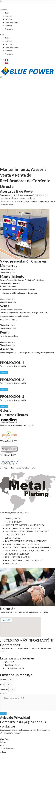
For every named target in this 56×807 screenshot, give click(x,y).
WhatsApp (4, 689)
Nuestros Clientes (12, 22)
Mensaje (3, 693)
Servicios (8, 19)
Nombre (3, 679)
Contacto (8, 26)
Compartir (9, 29)
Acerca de (9, 16)
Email (2, 684)
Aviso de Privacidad (15, 717)
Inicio (7, 13)
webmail (3, 752)
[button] (28, 34)
